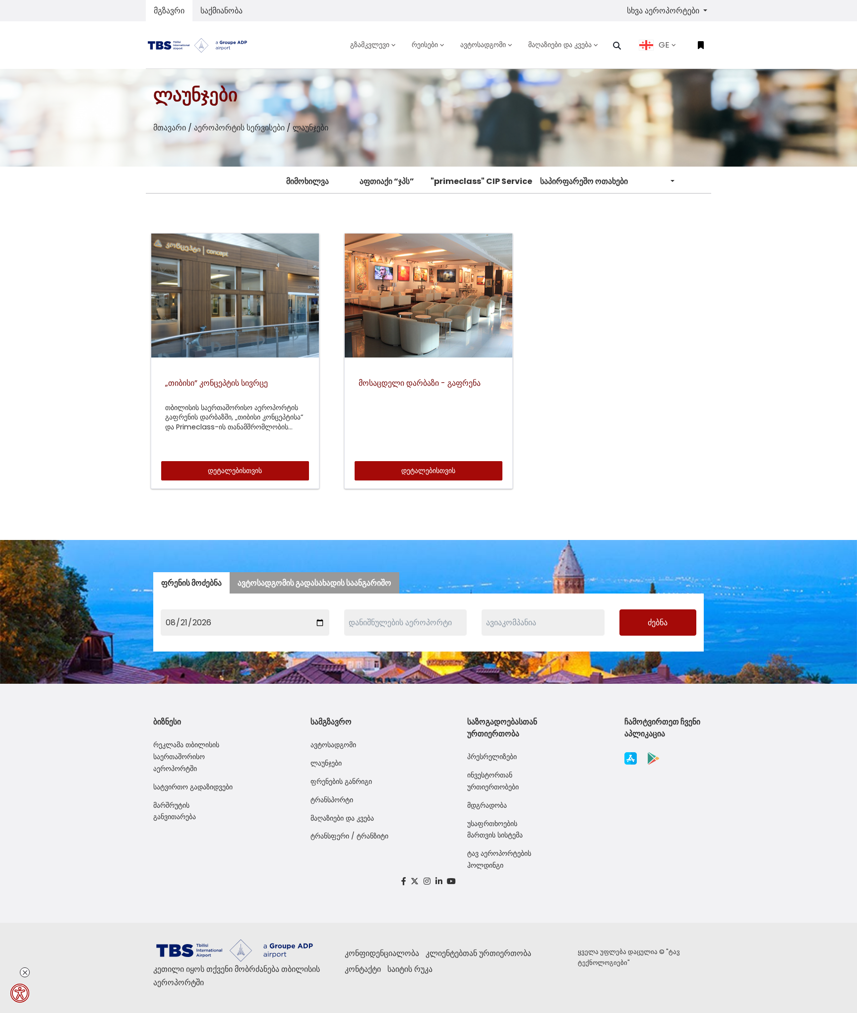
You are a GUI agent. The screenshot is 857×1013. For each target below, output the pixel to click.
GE (664, 45)
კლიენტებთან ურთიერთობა (478, 953)
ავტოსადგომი (333, 745)
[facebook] (404, 881)
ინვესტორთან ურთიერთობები (493, 781)
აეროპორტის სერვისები (239, 127)
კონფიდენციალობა (382, 953)
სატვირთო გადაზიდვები (193, 787)
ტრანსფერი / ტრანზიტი (349, 836)
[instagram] (427, 881)
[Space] (201, 45)
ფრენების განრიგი (341, 781)
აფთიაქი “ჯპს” (387, 181)
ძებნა (658, 622)
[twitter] (415, 881)
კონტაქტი (363, 969)
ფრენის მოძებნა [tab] (191, 583)
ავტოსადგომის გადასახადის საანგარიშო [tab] (314, 583)
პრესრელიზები (492, 757)
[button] (617, 46)
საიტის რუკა (409, 969)
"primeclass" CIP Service (481, 181)
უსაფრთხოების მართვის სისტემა (495, 829)
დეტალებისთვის (235, 471)
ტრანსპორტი (331, 800)
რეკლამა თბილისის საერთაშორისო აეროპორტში (186, 757)
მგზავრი (169, 10)
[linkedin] (439, 881)
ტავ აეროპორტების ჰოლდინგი (499, 859)
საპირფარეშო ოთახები (584, 181)
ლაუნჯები (326, 763)
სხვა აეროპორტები (664, 10)
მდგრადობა (487, 805)
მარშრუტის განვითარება (174, 811)
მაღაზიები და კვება (342, 818)
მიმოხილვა (307, 181)
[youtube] (451, 881)
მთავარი (169, 127)
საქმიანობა (221, 10)
